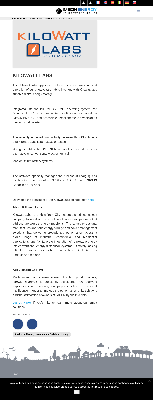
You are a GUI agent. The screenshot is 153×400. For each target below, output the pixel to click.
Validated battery (59, 334)
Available (20, 334)
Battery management (37, 334)
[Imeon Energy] (76, 11)
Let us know (22, 302)
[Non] (149, 381)
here (91, 199)
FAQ (15, 374)
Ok (76, 392)
